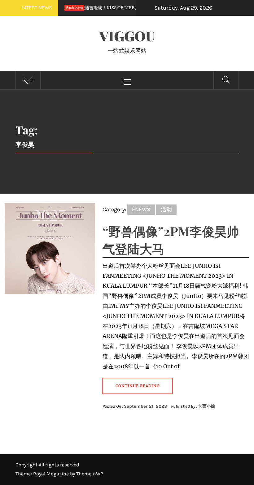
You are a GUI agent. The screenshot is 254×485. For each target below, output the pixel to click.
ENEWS (141, 209)
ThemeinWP (89, 474)
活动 (166, 209)
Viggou (127, 35)
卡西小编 (206, 406)
